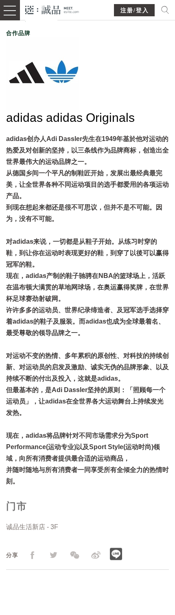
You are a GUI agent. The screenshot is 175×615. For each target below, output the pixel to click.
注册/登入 (134, 10)
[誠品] (52, 9)
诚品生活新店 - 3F (32, 526)
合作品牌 (18, 33)
